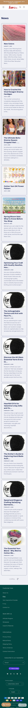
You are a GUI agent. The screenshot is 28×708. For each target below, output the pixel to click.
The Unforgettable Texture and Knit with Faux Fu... (13, 313)
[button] (3, 7)
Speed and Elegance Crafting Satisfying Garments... (13, 502)
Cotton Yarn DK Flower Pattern (14, 187)
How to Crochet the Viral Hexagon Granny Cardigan (13, 92)
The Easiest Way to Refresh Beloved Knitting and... (12, 693)
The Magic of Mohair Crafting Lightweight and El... (13, 645)
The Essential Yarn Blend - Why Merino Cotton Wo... (12, 550)
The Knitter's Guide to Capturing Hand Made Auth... (13, 456)
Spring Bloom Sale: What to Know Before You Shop (13, 219)
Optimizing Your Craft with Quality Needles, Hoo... (13, 265)
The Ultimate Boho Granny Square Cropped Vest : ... (12, 140)
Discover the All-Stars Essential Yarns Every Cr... (13, 359)
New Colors (9, 44)
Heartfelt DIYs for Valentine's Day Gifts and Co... (13, 406)
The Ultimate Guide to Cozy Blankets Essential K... (13, 599)
